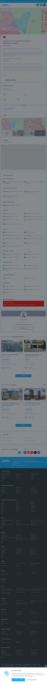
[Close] (45, 666)
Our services (35, 666)
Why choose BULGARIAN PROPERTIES (21, 666)
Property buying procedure (27, 664)
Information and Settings (31, 679)
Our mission (30, 666)
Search (2, 664)
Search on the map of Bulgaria (9, 664)
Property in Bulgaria (18, 664)
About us (38, 664)
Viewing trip (34, 664)
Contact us (40, 666)
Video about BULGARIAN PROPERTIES (7, 666)
